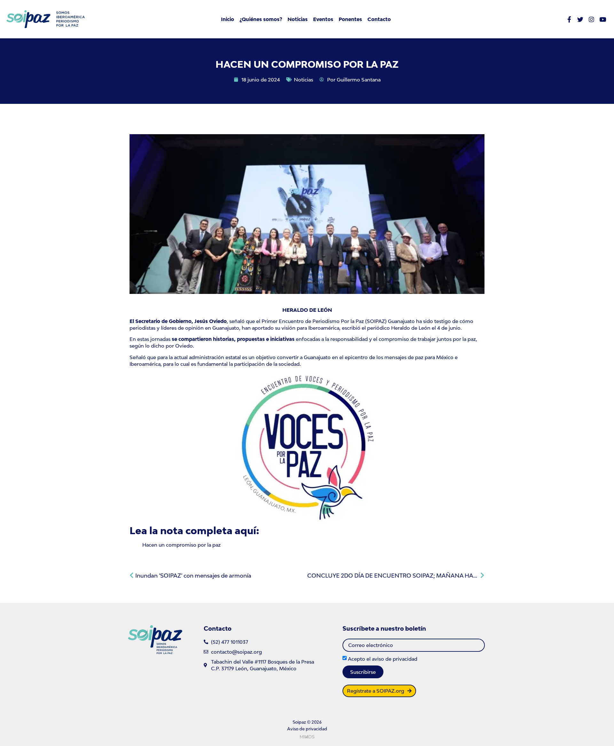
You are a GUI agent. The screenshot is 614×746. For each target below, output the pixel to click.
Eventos (323, 19)
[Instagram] (591, 19)
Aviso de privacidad (307, 728)
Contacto (379, 19)
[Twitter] (580, 19)
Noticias (297, 19)
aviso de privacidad (394, 658)
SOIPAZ (376, 321)
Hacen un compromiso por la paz (181, 545)
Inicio (227, 19)
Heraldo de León (410, 328)
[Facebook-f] (569, 19)
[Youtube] (603, 19)
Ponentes (350, 19)
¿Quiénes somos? (261, 19)
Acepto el (382, 658)
